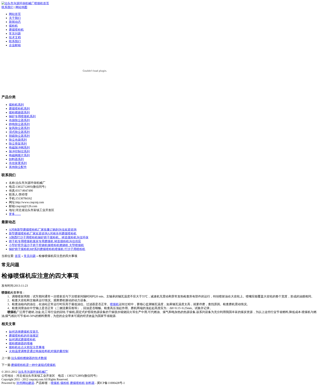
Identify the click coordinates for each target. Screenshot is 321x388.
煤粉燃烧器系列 (19, 112)
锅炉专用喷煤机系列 (22, 116)
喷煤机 (114, 304)
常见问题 (15, 33)
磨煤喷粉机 (16, 29)
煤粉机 (13, 25)
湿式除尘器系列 (19, 131)
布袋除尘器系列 (19, 120)
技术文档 (15, 37)
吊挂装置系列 (18, 163)
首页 (18, 255)
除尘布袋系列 (18, 139)
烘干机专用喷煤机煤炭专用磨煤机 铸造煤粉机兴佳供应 (45, 241)
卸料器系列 (16, 159)
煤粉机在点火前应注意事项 (27, 347)
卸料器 (90, 382)
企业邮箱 (15, 45)
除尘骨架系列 (18, 143)
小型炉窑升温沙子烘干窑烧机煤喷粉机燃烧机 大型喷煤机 (46, 245)
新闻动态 (15, 21)
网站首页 (15, 14)
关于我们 (15, 17)
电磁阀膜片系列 (19, 155)
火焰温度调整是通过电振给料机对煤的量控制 (38, 351)
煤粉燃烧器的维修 (21, 343)
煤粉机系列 (16, 104)
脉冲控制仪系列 (19, 151)
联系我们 (7, 7)
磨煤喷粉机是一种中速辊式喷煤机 (33, 364)
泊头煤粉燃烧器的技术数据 (29, 358)
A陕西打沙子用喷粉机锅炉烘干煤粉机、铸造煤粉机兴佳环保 (48, 237)
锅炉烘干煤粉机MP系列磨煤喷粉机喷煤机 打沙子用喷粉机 (47, 249)
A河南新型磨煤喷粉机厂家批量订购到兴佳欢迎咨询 (43, 229)
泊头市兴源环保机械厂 (33, 371)
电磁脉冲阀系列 (19, 147)
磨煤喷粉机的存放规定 (24, 335)
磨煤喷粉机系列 (19, 108)
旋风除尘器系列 (19, 128)
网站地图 (21, 7)
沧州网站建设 (25, 382)
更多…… (15, 214)
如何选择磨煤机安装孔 (24, 331)
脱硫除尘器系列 (19, 135)
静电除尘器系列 (19, 124)
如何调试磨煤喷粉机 (22, 339)
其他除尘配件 (18, 167)
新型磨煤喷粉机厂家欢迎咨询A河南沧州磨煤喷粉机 (43, 233)
